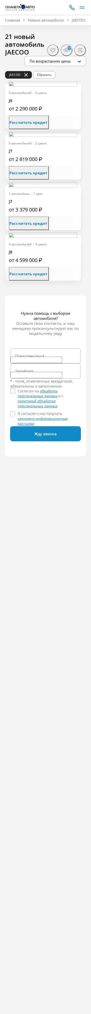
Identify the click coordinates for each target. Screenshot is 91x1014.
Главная (12, 20)
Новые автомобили (46, 20)
